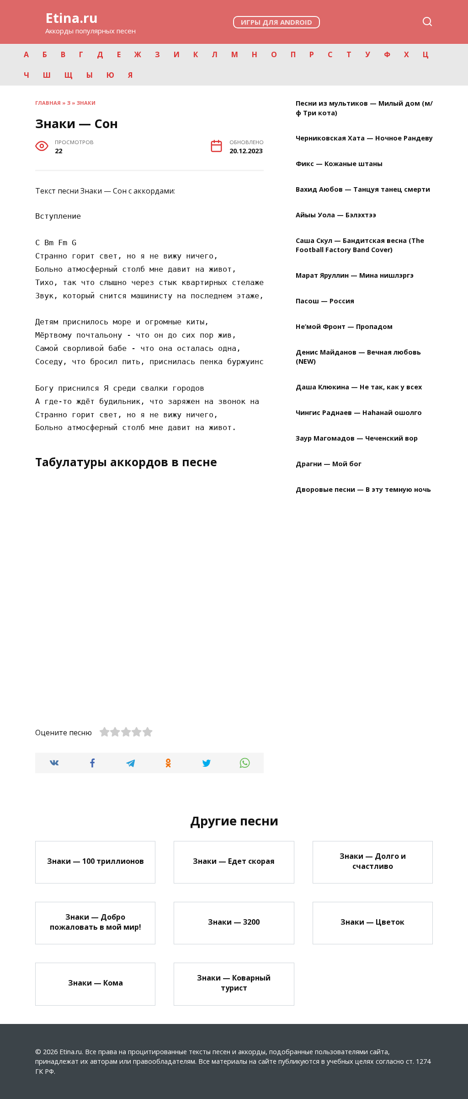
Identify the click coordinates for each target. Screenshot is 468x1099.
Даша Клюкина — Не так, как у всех (359, 386)
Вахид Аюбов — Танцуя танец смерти (363, 189)
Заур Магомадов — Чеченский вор (357, 438)
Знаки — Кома (95, 983)
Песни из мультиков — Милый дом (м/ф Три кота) (364, 108)
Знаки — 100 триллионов (95, 861)
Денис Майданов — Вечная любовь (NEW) (358, 357)
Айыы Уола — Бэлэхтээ (336, 215)
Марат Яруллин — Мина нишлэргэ (355, 275)
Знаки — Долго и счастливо (373, 861)
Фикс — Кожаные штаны (339, 164)
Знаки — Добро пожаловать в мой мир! (95, 921)
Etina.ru (71, 18)
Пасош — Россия (325, 300)
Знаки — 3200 (234, 921)
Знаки (86, 102)
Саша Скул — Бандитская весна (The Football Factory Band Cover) (360, 245)
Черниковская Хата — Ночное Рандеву (364, 138)
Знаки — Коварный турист (234, 982)
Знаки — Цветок (372, 921)
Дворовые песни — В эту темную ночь (363, 489)
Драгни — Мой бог (329, 463)
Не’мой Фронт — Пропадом (344, 326)
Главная (48, 102)
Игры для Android (276, 22)
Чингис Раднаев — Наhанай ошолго (359, 412)
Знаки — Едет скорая (234, 861)
